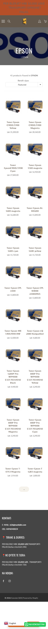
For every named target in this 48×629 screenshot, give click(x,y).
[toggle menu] (3, 21)
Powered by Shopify (30, 598)
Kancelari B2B (16, 598)
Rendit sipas (23, 80)
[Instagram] (9, 581)
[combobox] (24, 84)
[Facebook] (3, 581)
